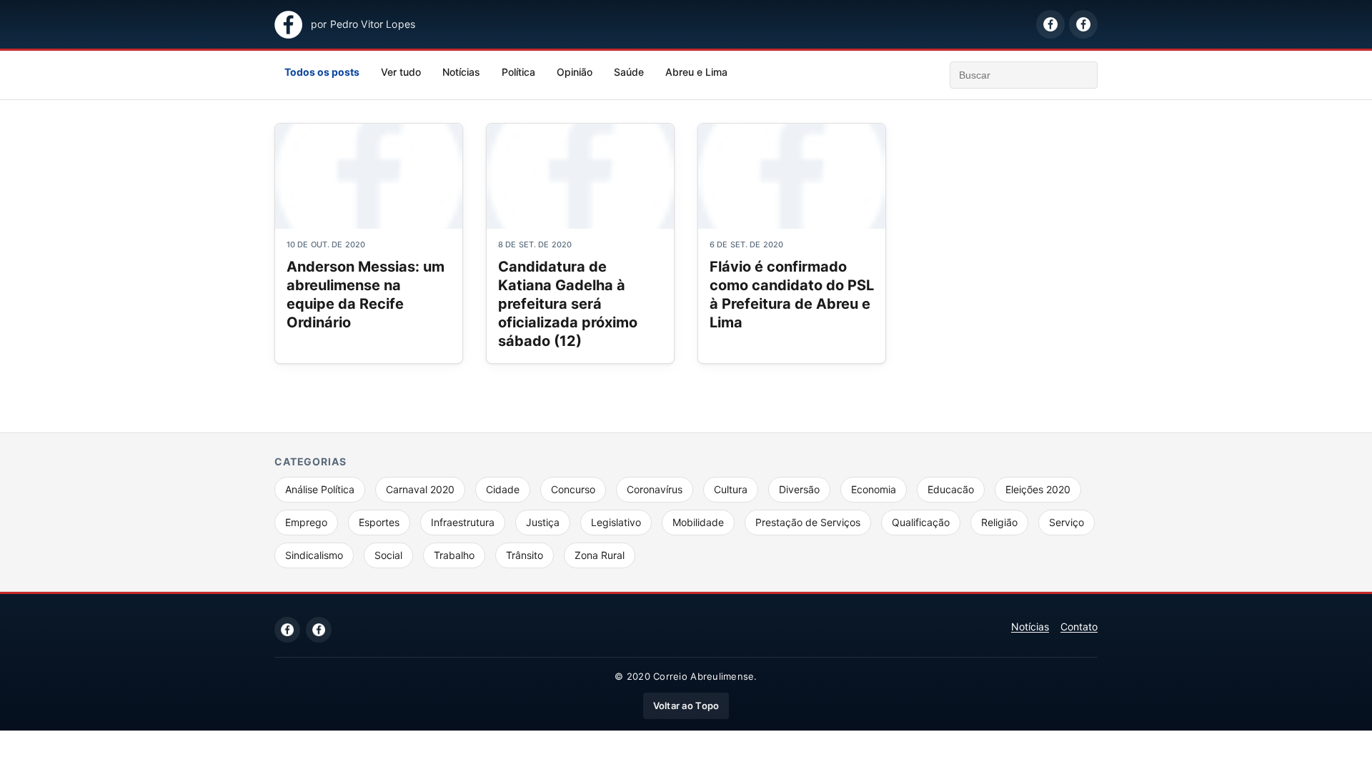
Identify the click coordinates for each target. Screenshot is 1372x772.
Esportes (379, 522)
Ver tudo (401, 72)
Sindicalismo (314, 555)
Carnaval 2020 (420, 489)
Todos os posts (321, 72)
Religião (999, 522)
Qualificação (921, 522)
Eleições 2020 (1037, 489)
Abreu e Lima (696, 72)
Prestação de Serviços (807, 522)
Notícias (461, 72)
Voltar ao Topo (686, 705)
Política (518, 72)
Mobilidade (698, 522)
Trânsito (524, 555)
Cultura (730, 489)
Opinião (574, 72)
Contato (1079, 626)
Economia (873, 489)
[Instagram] (319, 630)
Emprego (306, 522)
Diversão (799, 489)
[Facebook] (287, 630)
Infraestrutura (462, 522)
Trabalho (454, 555)
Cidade (503, 489)
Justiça (543, 522)
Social (388, 555)
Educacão (951, 489)
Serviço (1066, 522)
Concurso (573, 489)
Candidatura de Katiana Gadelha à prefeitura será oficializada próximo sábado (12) (567, 304)
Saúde (629, 72)
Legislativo (616, 522)
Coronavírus (654, 489)
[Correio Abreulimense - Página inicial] (288, 25)
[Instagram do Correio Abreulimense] (1083, 24)
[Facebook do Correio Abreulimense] (1050, 24)
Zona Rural (600, 555)
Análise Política (319, 489)
